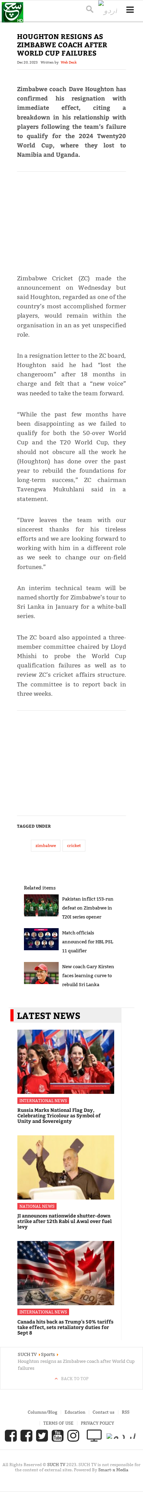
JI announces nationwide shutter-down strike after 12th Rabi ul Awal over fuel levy (64, 1221)
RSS (125, 1412)
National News (36, 1206)
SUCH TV (56, 1464)
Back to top (75, 1378)
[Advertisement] (71, 219)
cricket (74, 845)
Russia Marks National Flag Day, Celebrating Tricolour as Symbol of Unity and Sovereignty (59, 1115)
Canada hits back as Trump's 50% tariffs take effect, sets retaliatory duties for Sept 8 (65, 1327)
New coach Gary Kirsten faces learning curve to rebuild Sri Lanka (88, 975)
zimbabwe (45, 845)
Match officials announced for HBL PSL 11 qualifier (87, 941)
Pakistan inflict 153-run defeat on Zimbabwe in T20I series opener (87, 908)
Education (75, 1412)
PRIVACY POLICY (97, 1423)
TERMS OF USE (58, 1423)
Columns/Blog (42, 1412)
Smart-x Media (113, 1469)
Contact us (104, 1412)
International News (43, 1100)
